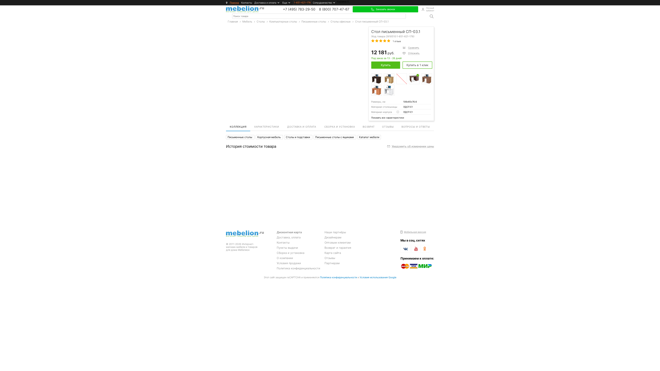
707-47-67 (340, 9)
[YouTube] (415, 249)
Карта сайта (332, 253)
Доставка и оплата (265, 2)
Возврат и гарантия (337, 247)
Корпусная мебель (269, 137)
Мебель (247, 21)
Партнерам (332, 263)
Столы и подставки (298, 137)
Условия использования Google (378, 277)
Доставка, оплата (289, 237)
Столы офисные (341, 21)
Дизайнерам (332, 237)
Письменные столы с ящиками (335, 137)
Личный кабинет (430, 9)
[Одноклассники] (424, 249)
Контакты (246, 2)
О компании (285, 258)
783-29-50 (306, 9)
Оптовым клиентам (337, 242)
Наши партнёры (335, 232)
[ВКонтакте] (405, 249)
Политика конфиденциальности (298, 268)
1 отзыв (396, 41)
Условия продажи (289, 263)
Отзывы (329, 258)
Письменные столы (313, 21)
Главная (233, 21)
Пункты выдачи (287, 247)
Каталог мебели (369, 137)
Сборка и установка (290, 253)
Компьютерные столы (283, 21)
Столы (261, 21)
